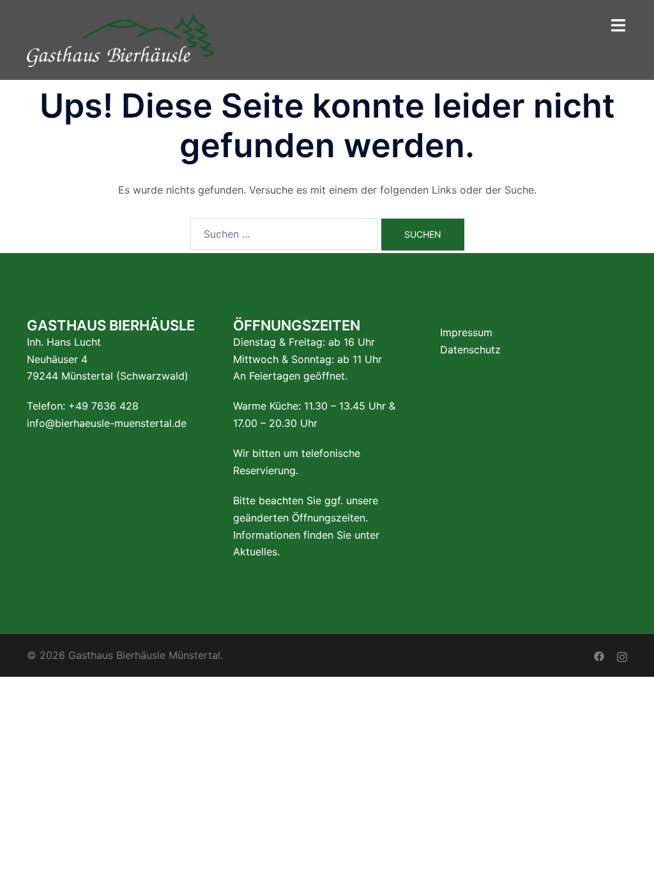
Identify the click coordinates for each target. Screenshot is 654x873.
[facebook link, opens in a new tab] (599, 655)
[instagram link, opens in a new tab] (622, 655)
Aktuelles (255, 551)
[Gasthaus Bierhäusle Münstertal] (120, 39)
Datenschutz (470, 349)
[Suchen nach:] (284, 234)
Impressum (466, 332)
